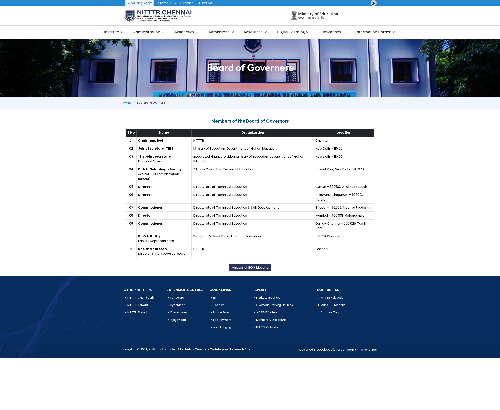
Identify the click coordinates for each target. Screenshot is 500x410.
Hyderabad (177, 305)
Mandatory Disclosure (271, 319)
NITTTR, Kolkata (137, 305)
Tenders (218, 305)
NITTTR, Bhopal (137, 312)
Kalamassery (179, 312)
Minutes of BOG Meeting (250, 267)
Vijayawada (178, 319)
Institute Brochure (268, 297)
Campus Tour (330, 312)
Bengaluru (177, 297)
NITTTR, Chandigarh (140, 297)
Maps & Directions (333, 305)
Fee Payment (222, 319)
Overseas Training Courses (274, 305)
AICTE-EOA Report (268, 312)
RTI (177, 3)
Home (164, 3)
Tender (188, 3)
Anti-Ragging (222, 327)
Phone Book (221, 312)
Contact (206, 3)
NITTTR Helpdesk (332, 297)
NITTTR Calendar (267, 327)
